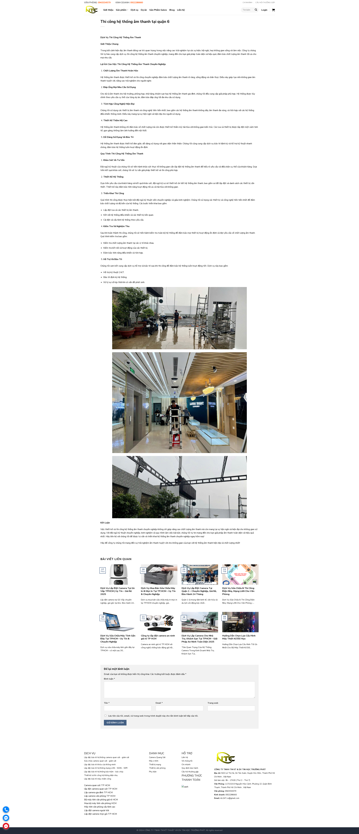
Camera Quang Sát (157, 757)
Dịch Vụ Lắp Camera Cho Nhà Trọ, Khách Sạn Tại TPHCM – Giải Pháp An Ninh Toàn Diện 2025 (199, 638)
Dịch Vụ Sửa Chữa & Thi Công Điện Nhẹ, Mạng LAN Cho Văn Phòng (238, 591)
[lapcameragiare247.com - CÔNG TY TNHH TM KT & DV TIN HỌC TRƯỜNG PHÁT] (91, 9)
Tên (107, 702)
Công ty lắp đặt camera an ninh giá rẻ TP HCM (158, 637)
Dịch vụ (134, 9)
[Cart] (273, 10)
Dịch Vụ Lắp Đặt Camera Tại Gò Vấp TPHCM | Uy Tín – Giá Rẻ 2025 (117, 591)
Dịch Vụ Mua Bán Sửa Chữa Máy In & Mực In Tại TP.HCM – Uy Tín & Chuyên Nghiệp (158, 591)
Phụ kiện (153, 771)
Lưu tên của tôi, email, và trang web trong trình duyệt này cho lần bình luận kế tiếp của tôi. (153, 715)
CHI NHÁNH (247, 2)
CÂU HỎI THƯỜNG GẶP (265, 2)
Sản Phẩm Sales (158, 9)
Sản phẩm (121, 9)
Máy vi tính (153, 761)
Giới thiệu (108, 9)
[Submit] (256, 10)
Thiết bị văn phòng (157, 768)
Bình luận (109, 678)
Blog (172, 9)
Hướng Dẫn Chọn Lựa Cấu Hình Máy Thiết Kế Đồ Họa (239, 637)
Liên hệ (181, 9)
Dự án (144, 9)
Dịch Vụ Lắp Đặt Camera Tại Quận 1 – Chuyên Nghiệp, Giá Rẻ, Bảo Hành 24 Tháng (199, 591)
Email (159, 702)
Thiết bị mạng (155, 764)
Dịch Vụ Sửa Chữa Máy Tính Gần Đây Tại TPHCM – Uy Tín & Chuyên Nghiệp (117, 638)
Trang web (213, 702)
